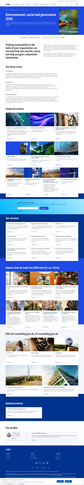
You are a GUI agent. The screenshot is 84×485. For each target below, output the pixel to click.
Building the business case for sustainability (14, 180)
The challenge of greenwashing (69, 179)
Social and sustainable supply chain (64, 248)
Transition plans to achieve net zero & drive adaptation (16, 249)
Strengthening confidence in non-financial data (17, 287)
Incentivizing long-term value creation (32, 180)
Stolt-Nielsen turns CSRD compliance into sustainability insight (41, 287)
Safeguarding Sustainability (38, 128)
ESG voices (9, 353)
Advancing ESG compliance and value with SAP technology (66, 287)
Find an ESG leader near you (39, 433)
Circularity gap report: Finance (63, 156)
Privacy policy (19, 210)
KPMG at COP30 (11, 156)
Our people (61, 37)
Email (19, 205)
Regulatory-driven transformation (39, 223)
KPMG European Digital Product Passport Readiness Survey (66, 128)
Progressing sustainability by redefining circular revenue (50, 312)
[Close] (82, 481)
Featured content (46, 37)
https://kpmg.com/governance (57, 474)
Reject (60, 481)
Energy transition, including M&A (64, 236)
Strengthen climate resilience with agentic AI (69, 312)
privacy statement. (22, 483)
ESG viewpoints (35, 353)
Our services (54, 37)
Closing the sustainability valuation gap (16, 128)
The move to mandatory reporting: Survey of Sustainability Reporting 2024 (50, 181)
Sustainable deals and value (38, 236)
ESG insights (59, 353)
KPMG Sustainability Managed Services (16, 409)
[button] (13, 438)
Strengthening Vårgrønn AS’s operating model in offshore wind (14, 313)
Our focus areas (23, 37)
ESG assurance (59, 223)
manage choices (9, 483)
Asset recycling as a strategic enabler (32, 312)
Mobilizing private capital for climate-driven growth (40, 157)
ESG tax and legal (11, 236)
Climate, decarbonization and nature (40, 248)
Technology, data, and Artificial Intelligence (54, 387)
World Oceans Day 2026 (34, 37)
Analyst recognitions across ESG (15, 387)
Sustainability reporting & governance (16, 223)
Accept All (68, 481)
